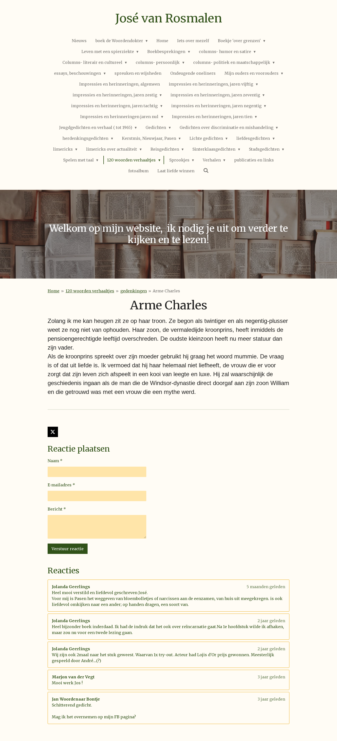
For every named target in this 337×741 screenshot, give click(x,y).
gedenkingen (133, 290)
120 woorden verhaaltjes (90, 290)
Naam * (55, 460)
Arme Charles (166, 290)
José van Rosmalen (168, 18)
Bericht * (57, 509)
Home (53, 290)
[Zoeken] (206, 170)
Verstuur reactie (68, 548)
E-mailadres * (61, 484)
